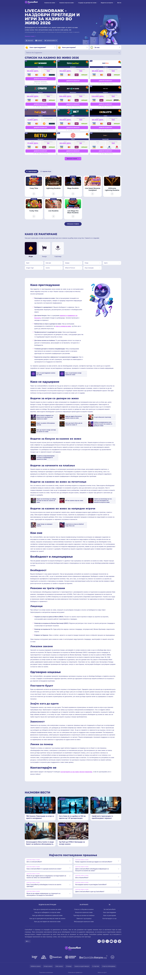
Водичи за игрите (107, 2)
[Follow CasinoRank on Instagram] (103, 941)
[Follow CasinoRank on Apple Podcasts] (119, 941)
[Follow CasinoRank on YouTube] (111, 941)
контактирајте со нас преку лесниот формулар (76, 772)
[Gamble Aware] (93, 957)
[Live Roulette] (53, 208)
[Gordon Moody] (70, 957)
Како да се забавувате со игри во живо (47, 912)
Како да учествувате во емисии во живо (47, 921)
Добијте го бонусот (40, 78)
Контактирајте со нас (110, 918)
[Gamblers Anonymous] (43, 957)
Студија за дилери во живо (87, 2)
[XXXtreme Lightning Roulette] (112, 186)
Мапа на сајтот (102, 972)
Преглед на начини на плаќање (84, 915)
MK (27, 941)
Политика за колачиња (46, 972)
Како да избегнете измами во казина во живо (47, 915)
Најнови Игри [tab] (46, 171)
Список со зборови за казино (84, 909)
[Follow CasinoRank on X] (107, 941)
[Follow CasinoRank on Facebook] (99, 941)
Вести (119, 2)
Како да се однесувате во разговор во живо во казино (47, 918)
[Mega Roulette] (73, 186)
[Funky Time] (34, 208)
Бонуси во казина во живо (84, 912)
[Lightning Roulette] (53, 186)
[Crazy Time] (34, 186)
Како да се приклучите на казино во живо (47, 909)
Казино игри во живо (66, 2)
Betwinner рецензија (40, 81)
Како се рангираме (109, 915)
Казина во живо (49, 2)
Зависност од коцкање (83, 918)
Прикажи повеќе (72, 158)
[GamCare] (56, 957)
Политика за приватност (75, 972)
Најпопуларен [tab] (32, 171)
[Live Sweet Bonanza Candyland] (92, 186)
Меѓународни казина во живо (84, 921)
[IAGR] (35, 957)
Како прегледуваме (109, 912)
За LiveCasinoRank (110, 909)
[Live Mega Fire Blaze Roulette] (73, 208)
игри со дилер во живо (63, 326)
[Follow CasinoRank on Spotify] (115, 941)
